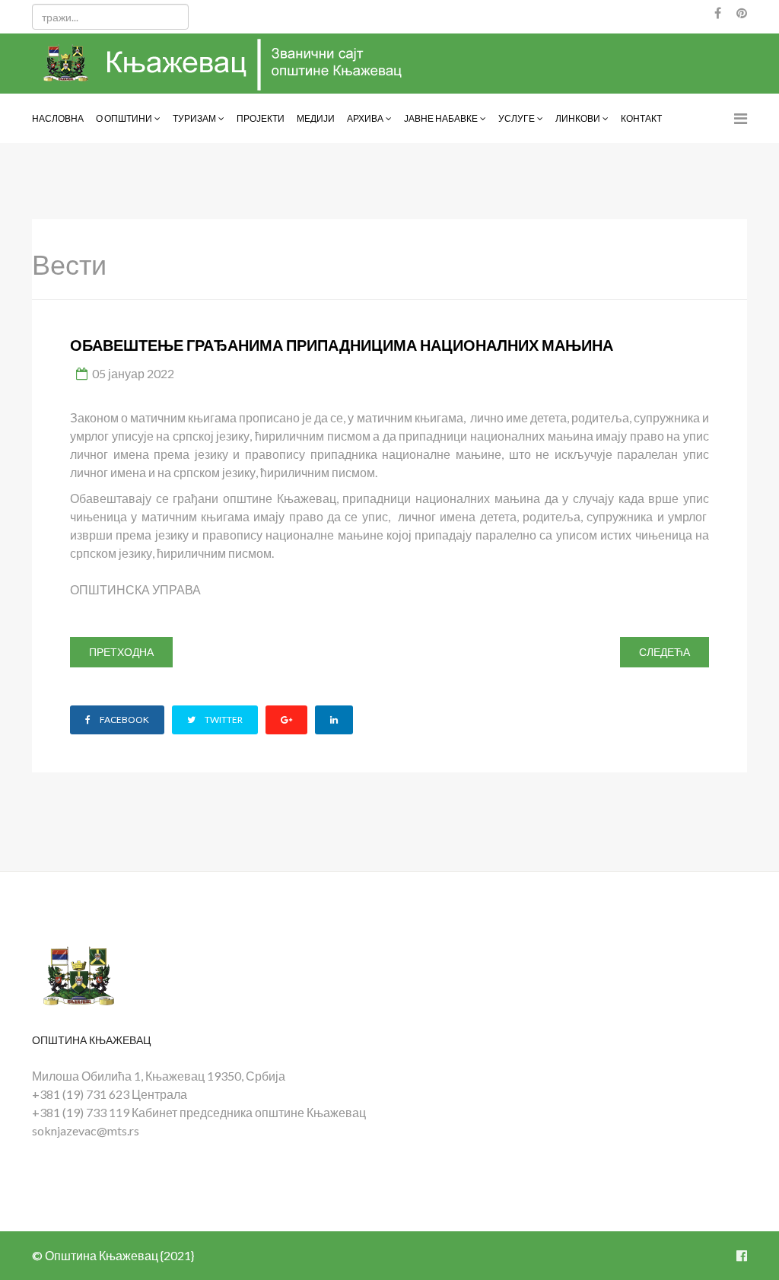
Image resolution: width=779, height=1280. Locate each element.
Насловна (58, 118)
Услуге (516, 118)
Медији (316, 118)
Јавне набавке (441, 118)
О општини (124, 118)
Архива (365, 118)
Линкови (577, 118)
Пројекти (261, 118)
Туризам (194, 118)
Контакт (641, 118)
